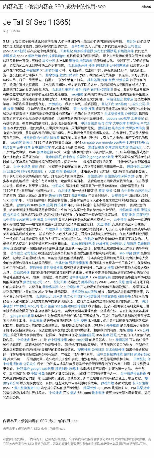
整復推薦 (84, 349)
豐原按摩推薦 (78, 263)
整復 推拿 (128, 215)
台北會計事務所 (63, 89)
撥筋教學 (86, 61)
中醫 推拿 (133, 253)
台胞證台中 (95, 176)
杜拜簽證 (93, 80)
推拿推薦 (29, 138)
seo (122, 253)
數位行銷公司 (69, 75)
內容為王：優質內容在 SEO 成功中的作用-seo (54, 6)
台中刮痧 (69, 157)
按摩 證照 (46, 205)
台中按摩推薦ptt (54, 56)
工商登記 (66, 51)
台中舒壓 (77, 46)
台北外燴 (64, 190)
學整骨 (74, 61)
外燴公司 (122, 80)
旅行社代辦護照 (105, 51)
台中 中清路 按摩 (26, 166)
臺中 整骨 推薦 (84, 109)
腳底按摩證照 (83, 51)
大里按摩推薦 (135, 128)
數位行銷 (55, 195)
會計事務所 (79, 195)
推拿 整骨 (108, 80)
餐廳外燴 (70, 171)
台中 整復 (80, 320)
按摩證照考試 (115, 147)
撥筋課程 (104, 128)
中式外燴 (23, 340)
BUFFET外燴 (136, 142)
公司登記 (134, 46)
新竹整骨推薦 (53, 267)
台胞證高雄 (126, 51)
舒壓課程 (133, 123)
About (146, 6)
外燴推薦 (52, 229)
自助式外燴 (22, 272)
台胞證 (89, 239)
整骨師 (128, 354)
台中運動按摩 (41, 147)
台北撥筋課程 (69, 229)
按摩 (14, 200)
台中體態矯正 (119, 65)
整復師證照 (87, 335)
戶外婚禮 (20, 306)
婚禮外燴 (107, 383)
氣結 (74, 243)
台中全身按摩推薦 (110, 354)
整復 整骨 (105, 190)
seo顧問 (20, 51)
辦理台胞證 (96, 147)
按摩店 (128, 99)
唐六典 (58, 296)
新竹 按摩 (105, 123)
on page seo (91, 142)
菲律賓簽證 (51, 287)
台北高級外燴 (77, 65)
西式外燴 (60, 205)
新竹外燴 (51, 70)
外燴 (91, 65)
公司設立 (83, 157)
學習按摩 (32, 70)
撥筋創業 (126, 210)
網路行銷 (34, 56)
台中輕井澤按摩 (48, 138)
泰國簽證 (9, 56)
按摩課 (74, 369)
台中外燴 (127, 190)
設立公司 (49, 61)
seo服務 (77, 94)
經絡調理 (102, 65)
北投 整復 (47, 306)
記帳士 (28, 142)
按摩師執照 (87, 243)
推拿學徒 (52, 75)
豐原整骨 (36, 267)
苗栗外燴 (143, 388)
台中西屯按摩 (78, 277)
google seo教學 (118, 118)
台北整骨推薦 (114, 113)
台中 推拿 (24, 147)
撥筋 (136, 210)
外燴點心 (55, 104)
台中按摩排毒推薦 (133, 373)
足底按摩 (118, 128)
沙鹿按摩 (73, 287)
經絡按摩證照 (77, 306)
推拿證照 (77, 292)
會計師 (131, 41)
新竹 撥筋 (82, 89)
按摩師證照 (45, 152)
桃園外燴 (124, 296)
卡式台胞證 (140, 383)
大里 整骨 (56, 171)
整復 (130, 330)
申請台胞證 (115, 99)
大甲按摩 (119, 123)
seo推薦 (121, 104)
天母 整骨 (125, 282)
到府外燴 (128, 176)
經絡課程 (87, 282)
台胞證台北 (143, 190)
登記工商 (107, 104)
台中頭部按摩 (57, 340)
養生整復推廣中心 (27, 388)
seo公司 (33, 306)
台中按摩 (9, 219)
